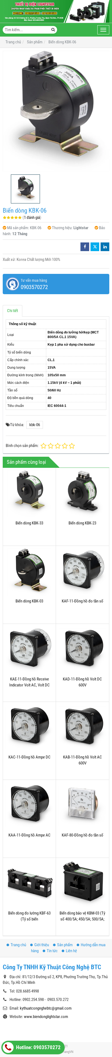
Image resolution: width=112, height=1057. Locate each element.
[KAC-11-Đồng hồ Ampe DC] (29, 728)
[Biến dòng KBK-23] (82, 494)
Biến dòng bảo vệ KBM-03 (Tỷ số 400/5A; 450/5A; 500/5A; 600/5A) (82, 919)
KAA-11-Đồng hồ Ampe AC (29, 835)
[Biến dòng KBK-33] (29, 494)
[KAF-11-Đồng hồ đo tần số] (82, 572)
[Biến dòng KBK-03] (29, 572)
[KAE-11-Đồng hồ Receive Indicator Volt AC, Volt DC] (29, 650)
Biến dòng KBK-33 (29, 523)
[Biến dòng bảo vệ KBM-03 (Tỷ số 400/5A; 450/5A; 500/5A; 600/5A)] (82, 884)
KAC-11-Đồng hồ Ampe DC (29, 757)
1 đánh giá (32, 217)
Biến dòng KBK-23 (82, 523)
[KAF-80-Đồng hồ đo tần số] (82, 806)
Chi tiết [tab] (12, 310)
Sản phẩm (65, 944)
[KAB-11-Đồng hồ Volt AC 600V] (82, 728)
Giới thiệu (41, 944)
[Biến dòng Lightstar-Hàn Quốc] (56, 11)
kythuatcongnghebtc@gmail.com (45, 1008)
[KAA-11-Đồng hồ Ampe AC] (29, 806)
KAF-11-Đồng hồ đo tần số (82, 601)
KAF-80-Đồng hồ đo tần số (82, 835)
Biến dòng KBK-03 (29, 601)
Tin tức (52, 950)
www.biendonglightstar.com (46, 1016)
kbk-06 (34, 424)
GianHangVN (64, 1052)
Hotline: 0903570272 (38, 1047)
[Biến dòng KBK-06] (56, 111)
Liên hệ (71, 950)
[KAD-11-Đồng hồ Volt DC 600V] (82, 650)
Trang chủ (18, 944)
